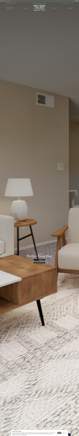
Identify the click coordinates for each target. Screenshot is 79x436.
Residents (70, 8)
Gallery (26, 8)
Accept (59, 432)
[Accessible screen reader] (1, 1)
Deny (63, 432)
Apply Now (39, 259)
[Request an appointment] (4, 1)
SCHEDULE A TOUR (12, 3)
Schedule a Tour (39, 262)
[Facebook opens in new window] (6, 3)
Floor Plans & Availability (10, 8)
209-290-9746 (67, 3)
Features (54, 8)
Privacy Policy (24, 434)
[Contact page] (3, 1)
